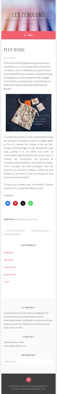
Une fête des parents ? (41, 231)
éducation (8, 259)
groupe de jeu (31, 219)
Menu (30, 35)
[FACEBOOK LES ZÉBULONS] (28, 379)
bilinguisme (20, 219)
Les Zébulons (28, 15)
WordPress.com (36, 389)
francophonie (10, 267)
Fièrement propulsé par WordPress (28, 386)
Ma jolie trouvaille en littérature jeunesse (14, 232)
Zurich (6, 281)
